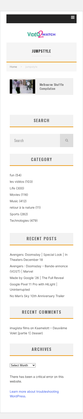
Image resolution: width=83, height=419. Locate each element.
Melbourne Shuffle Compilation (52, 86)
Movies (15, 194)
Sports (14, 214)
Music (14, 201)
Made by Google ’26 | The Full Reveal (37, 278)
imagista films (19, 328)
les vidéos (17, 181)
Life (12, 188)
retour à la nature (22, 207)
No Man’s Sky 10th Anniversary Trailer (37, 296)
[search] (66, 140)
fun (12, 175)
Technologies (19, 220)
